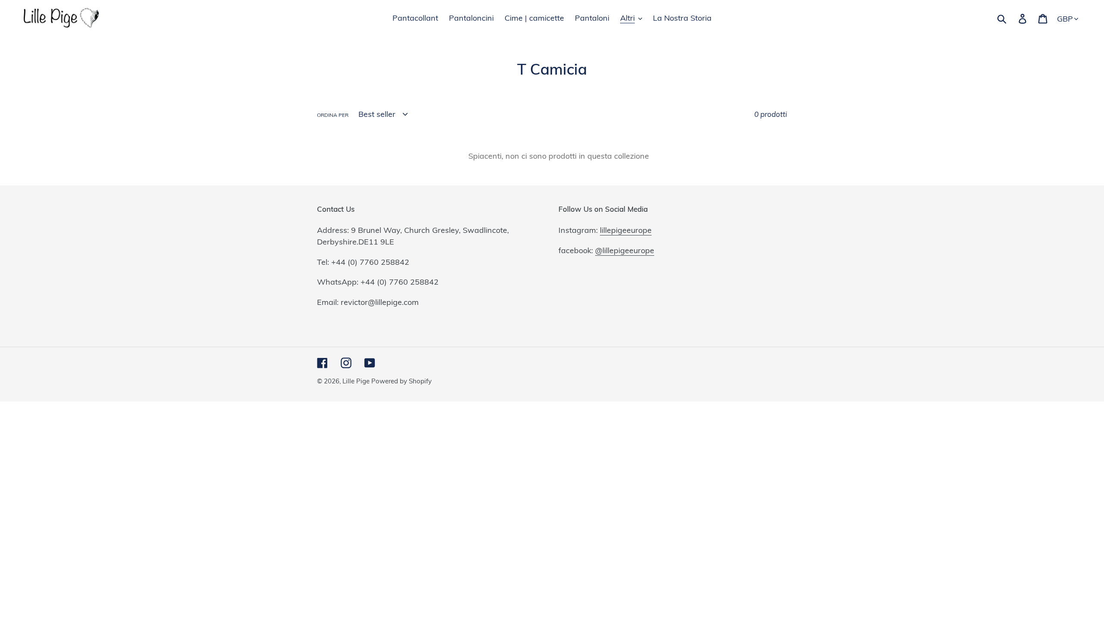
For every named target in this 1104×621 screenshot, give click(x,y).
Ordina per (332, 115)
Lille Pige (356, 381)
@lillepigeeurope (624, 250)
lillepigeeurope (626, 230)
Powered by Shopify (401, 381)
